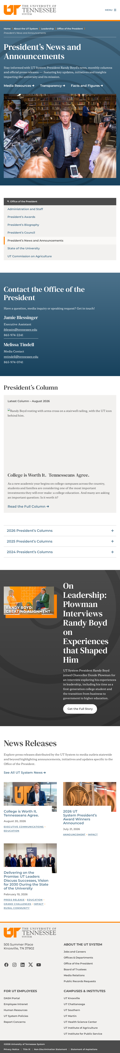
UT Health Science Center (80, 1021)
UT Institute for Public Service (83, 1033)
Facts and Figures (85, 86)
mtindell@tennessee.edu (21, 356)
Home (7, 28)
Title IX (26, 1049)
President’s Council (21, 232)
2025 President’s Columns (29, 541)
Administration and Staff (25, 209)
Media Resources (17, 86)
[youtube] (38, 964)
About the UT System (26, 28)
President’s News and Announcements (35, 240)
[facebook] (6, 964)
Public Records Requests (80, 981)
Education (11, 830)
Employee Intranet (16, 1004)
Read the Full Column (26, 506)
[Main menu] (110, 10)
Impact (93, 834)
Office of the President (70, 28)
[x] (30, 964)
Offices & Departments (78, 957)
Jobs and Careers (75, 951)
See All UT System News (23, 772)
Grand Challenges (17, 904)
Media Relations (74, 975)
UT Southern (72, 1010)
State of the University (24, 248)
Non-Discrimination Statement (50, 1049)
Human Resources (15, 1010)
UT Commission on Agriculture (30, 256)
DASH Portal (12, 998)
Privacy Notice (11, 1049)
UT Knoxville (72, 998)
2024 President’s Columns (30, 552)
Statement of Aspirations (84, 1049)
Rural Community (17, 908)
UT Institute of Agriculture (81, 1027)
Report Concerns (14, 1021)
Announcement (74, 834)
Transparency (51, 86)
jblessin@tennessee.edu (20, 329)
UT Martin (70, 1016)
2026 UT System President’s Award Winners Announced (80, 817)
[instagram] (14, 964)
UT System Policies (16, 1016)
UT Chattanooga (74, 1004)
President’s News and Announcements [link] (25, 33)
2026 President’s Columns (29, 531)
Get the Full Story (80, 709)
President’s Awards (21, 217)
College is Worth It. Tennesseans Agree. (21, 813)
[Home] (30, 10)
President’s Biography (23, 225)
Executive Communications (24, 826)
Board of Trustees (75, 969)
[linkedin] (22, 964)
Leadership (47, 28)
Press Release (14, 899)
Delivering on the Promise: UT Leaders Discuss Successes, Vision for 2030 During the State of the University (26, 880)
